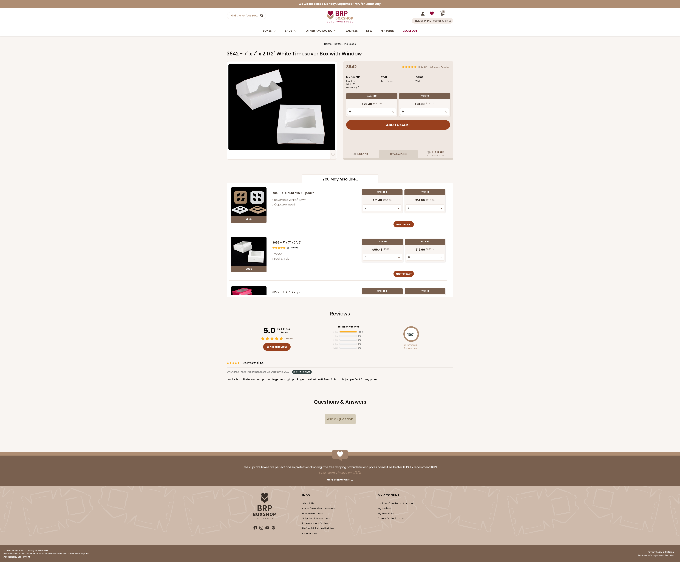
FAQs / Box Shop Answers (318, 508)
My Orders (384, 508)
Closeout (410, 31)
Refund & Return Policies (318, 528)
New (369, 31)
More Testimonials (338, 479)
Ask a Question (442, 67)
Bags (289, 31)
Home (328, 44)
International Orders (315, 523)
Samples (351, 31)
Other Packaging (319, 31)
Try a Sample (397, 154)
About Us (308, 503)
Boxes (267, 31)
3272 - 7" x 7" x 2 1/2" (286, 292)
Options (669, 551)
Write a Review (277, 347)
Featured (387, 31)
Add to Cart (404, 224)
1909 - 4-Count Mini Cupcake (293, 193)
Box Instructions (312, 513)
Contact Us (309, 533)
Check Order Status (391, 518)
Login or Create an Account (396, 503)
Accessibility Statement (17, 556)
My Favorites (386, 513)
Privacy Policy (655, 551)
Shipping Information (316, 518)
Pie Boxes (350, 44)
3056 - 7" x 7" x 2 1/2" (286, 243)
